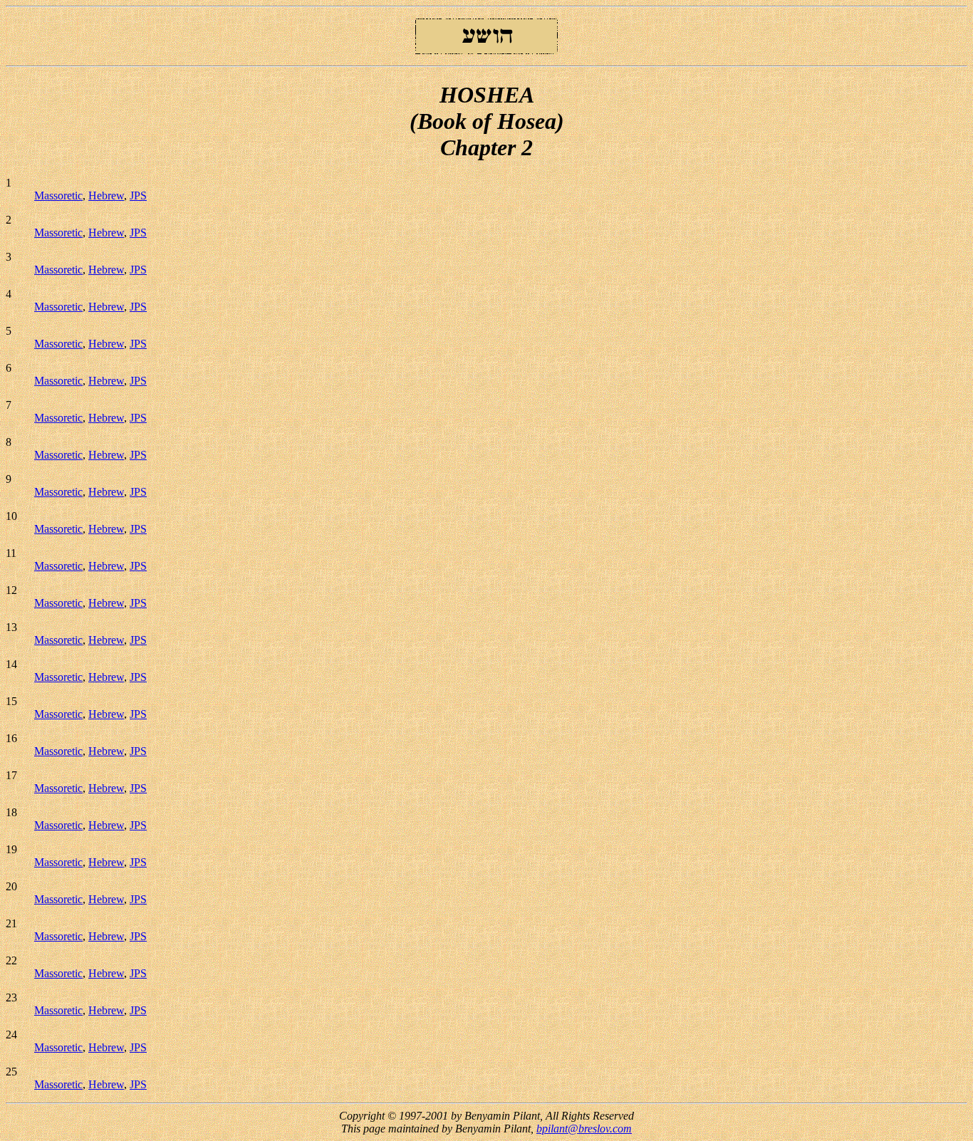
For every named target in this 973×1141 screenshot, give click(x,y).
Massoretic (58, 195)
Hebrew (106, 195)
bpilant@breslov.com (584, 1128)
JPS (138, 195)
